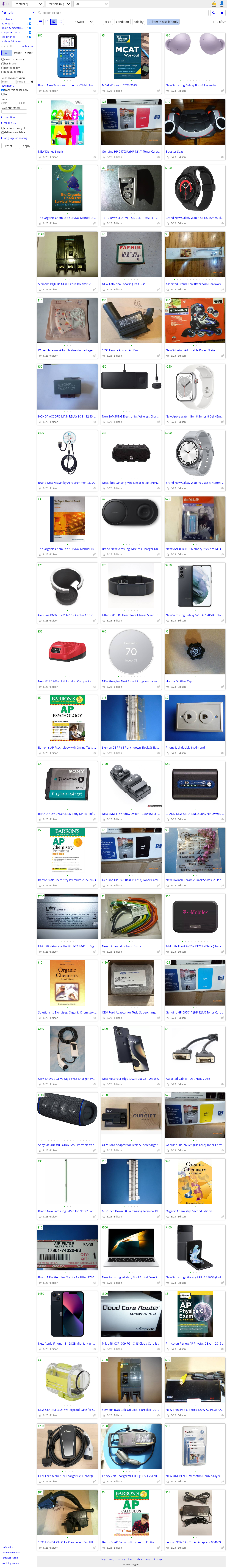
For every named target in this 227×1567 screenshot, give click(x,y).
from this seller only (16, 90)
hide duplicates (13, 71)
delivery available (14, 132)
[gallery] (53, 22)
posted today (12, 67)
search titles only (14, 59)
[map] (60, 22)
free (6, 94)
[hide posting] (95, 91)
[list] (40, 22)
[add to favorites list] (40, 91)
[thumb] (47, 22)
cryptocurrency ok (15, 128)
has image (10, 63)
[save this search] (222, 13)
